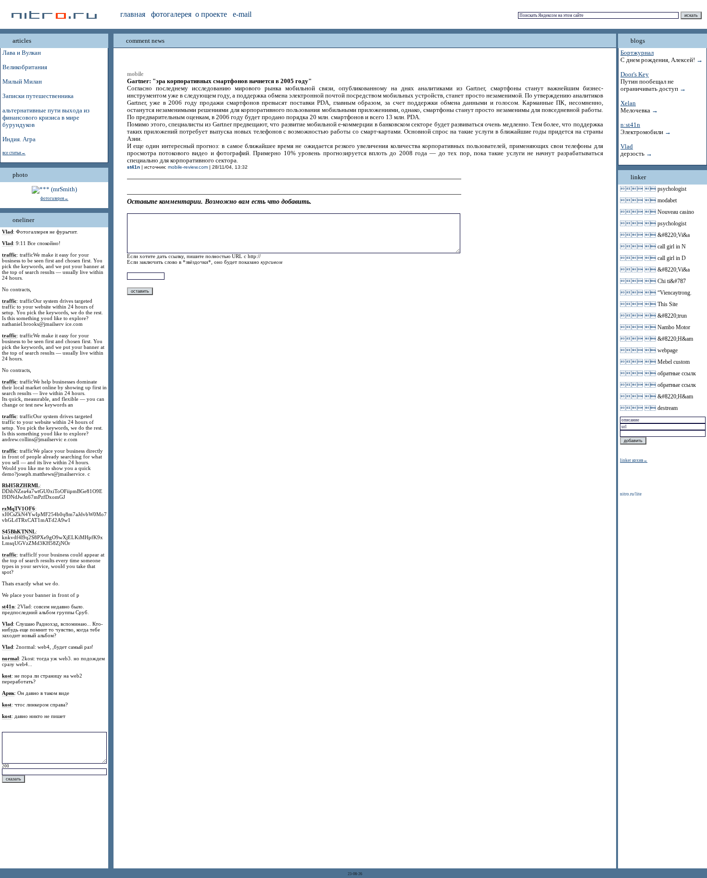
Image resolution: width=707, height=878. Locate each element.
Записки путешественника (38, 96)
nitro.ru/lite (631, 494)
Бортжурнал (637, 52)
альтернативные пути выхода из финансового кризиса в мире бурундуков (45, 117)
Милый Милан (22, 81)
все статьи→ (13, 152)
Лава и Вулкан (21, 52)
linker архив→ (633, 460)
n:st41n (630, 125)
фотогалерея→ (54, 198)
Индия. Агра (19, 139)
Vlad (626, 146)
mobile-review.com (188, 167)
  (638, 189)
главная (132, 14)
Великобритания (24, 67)
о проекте (211, 14)
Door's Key (634, 74)
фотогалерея (171, 14)
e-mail (242, 14)
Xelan (628, 103)
